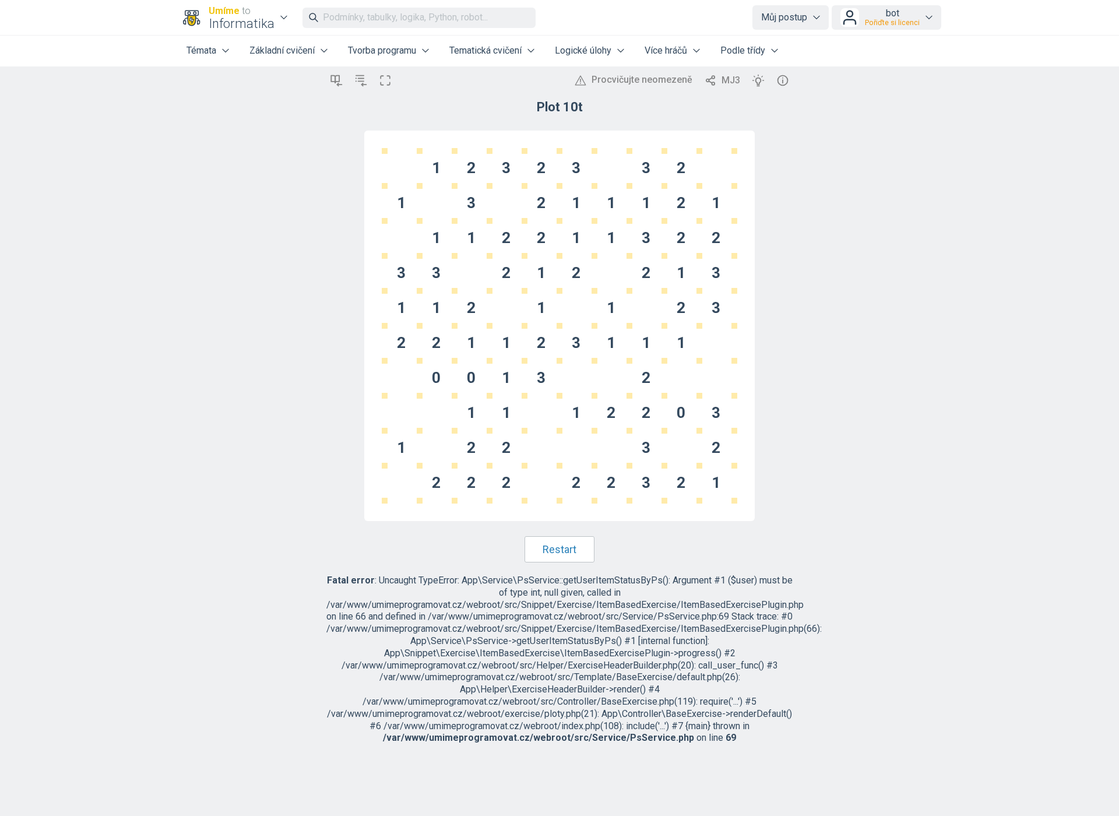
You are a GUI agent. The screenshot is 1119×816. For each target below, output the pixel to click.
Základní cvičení (282, 50)
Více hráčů (666, 50)
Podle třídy (742, 50)
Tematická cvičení (485, 50)
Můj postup (784, 17)
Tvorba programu (382, 50)
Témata (201, 50)
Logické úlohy (583, 50)
